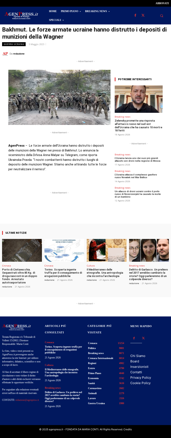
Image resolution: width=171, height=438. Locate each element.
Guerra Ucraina (14, 44)
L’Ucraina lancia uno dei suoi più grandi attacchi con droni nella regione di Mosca (137, 159)
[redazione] (6, 54)
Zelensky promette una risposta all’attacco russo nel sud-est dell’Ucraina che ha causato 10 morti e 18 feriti (138, 125)
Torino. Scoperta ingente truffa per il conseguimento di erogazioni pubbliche (63, 273)
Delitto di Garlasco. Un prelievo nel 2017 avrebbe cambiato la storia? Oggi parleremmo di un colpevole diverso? (148, 274)
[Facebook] (135, 15)
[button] (161, 15)
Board (134, 361)
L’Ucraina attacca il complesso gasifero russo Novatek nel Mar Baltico (136, 176)
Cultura (91, 265)
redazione (19, 53)
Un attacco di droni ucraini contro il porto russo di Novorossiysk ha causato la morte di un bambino (138, 194)
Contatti (136, 372)
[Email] (155, 53)
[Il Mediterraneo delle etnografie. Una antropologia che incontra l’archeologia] (107, 250)
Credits (127, 429)
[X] (143, 15)
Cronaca (6, 265)
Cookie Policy (140, 383)
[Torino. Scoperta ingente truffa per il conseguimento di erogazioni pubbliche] (64, 250)
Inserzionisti (139, 367)
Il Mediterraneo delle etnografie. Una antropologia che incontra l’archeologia (105, 273)
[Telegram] (165, 53)
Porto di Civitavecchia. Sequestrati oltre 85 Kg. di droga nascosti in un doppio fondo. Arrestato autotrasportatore (19, 276)
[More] (96, 212)
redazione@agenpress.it (27, 400)
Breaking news (122, 117)
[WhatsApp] (145, 53)
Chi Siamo (137, 356)
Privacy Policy (140, 378)
